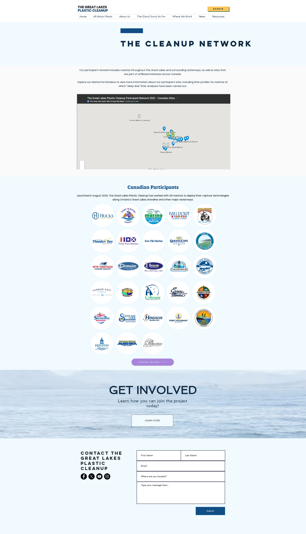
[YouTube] (99, 476)
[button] (104, 16)
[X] (91, 476)
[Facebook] (84, 476)
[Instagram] (107, 476)
